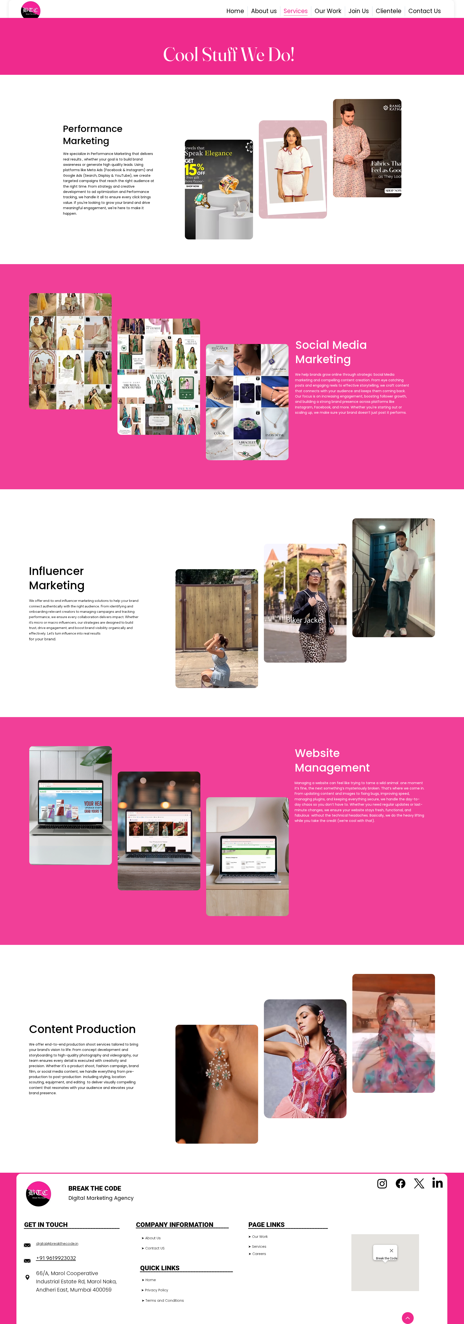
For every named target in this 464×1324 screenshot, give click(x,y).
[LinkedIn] (437, 1183)
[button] (250, 682)
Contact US (155, 1248)
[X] (419, 1183)
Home (150, 1280)
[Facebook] (400, 1183)
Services (259, 1246)
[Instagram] (382, 1183)
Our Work (260, 1236)
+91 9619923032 (56, 1258)
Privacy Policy (156, 1290)
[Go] (408, 1318)
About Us (153, 1238)
